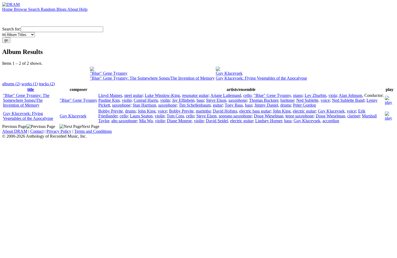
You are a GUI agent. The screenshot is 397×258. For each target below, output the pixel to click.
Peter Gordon (304, 105)
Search (34, 9)
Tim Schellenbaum (195, 105)
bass (200, 100)
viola (332, 95)
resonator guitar (195, 95)
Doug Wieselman (268, 116)
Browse (21, 9)
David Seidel (217, 120)
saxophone (237, 100)
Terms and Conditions (93, 131)
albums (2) (11, 84)
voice (325, 100)
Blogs (61, 9)
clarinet (353, 116)
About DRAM (14, 131)
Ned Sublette (307, 100)
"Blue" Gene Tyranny (108, 73)
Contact (36, 131)
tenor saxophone (299, 116)
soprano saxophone (235, 116)
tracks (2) (47, 84)
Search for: (11, 29)
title (30, 89)
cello (247, 95)
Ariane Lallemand (225, 95)
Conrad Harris (146, 100)
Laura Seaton (141, 116)
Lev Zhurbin (315, 95)
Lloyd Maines (110, 95)
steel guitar (133, 95)
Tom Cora (175, 116)
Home (8, 9)
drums (285, 105)
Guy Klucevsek (229, 73)
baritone (287, 100)
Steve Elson (216, 100)
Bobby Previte (110, 111)
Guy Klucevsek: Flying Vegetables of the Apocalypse (261, 78)
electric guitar (304, 111)
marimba (203, 111)
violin (127, 100)
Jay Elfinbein (183, 100)
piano (297, 95)
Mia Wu (146, 120)
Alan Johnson (350, 95)
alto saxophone (124, 120)
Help (83, 9)
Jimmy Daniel (266, 105)
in (3, 34)
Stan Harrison (144, 105)
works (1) (29, 84)
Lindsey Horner (268, 120)
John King (147, 111)
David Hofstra (225, 111)
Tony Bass (234, 105)
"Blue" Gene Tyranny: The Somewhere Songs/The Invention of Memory (152, 78)
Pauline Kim (109, 100)
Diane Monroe (179, 120)
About (73, 9)
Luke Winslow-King (162, 95)
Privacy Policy (58, 131)
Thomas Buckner (263, 100)
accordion (330, 120)
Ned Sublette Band (348, 100)
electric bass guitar (255, 111)
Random (48, 9)
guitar (218, 105)
